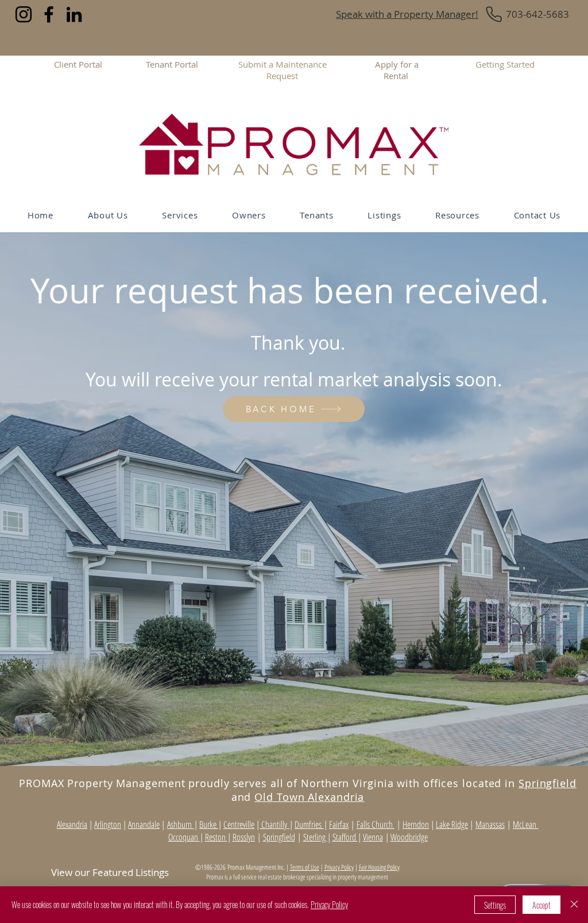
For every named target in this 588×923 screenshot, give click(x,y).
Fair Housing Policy (379, 867)
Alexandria (72, 824)
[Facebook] (49, 14)
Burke (208, 824)
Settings (495, 905)
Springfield (548, 783)
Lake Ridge (452, 824)
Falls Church (375, 824)
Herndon (416, 824)
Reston (216, 837)
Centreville (238, 824)
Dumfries (309, 824)
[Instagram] (23, 14)
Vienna (373, 837)
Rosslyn (244, 837)
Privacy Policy (339, 867)
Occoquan (184, 837)
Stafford (345, 837)
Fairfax (339, 824)
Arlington (107, 824)
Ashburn (180, 824)
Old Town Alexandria (309, 797)
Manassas (490, 824)
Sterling (315, 837)
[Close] (574, 904)
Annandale (144, 824)
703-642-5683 (537, 14)
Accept (541, 905)
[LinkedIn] (74, 14)
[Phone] (493, 14)
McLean (526, 824)
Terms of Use (304, 867)
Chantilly (274, 824)
